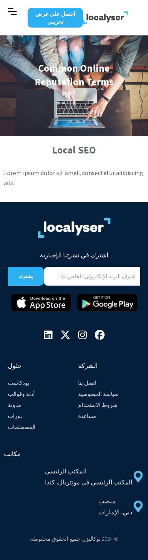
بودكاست (18, 382)
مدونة (14, 404)
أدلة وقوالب (21, 393)
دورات (15, 416)
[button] (12, 11)
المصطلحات (22, 427)
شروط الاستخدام (98, 404)
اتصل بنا (87, 382)
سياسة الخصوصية (98, 393)
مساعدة (87, 416)
